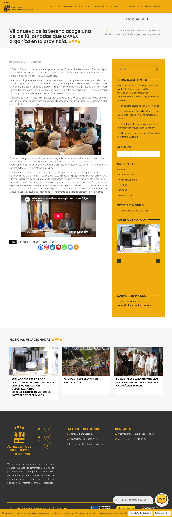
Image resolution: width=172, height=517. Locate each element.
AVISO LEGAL (15, 508)
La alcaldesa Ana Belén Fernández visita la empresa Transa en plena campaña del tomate (138, 115)
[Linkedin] (52, 247)
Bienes (122, 169)
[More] (76, 247)
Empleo (34, 241)
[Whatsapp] (64, 247)
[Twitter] (70, 247)
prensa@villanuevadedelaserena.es (136, 305)
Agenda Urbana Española (81, 433)
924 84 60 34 (141, 438)
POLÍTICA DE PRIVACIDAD (35, 508)
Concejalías (101, 6)
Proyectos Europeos (133, 19)
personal (123, 189)
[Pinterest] (58, 247)
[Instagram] (46, 247)
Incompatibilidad (127, 174)
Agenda (58, 6)
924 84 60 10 (124, 438)
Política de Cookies (162, 513)
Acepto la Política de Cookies (140, 513)
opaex (44, 241)
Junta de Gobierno (128, 179)
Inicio (49, 6)
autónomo (23, 241)
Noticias (68, 6)
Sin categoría (125, 195)
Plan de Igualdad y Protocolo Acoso (86, 443)
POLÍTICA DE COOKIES (59, 508)
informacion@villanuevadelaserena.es (136, 433)
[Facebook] (40, 247)
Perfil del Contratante (149, 6)
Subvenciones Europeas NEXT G (84, 438)
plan (52, 241)
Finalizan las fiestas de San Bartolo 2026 (139, 105)
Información (129, 6)
